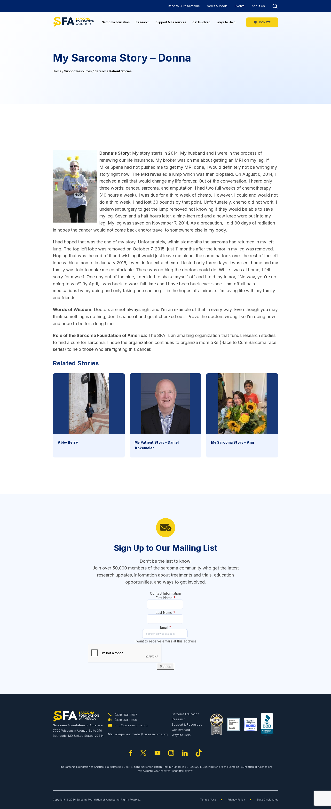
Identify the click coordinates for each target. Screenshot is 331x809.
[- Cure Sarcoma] (73, 22)
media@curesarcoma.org (150, 734)
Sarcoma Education (116, 22)
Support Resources (78, 71)
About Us (258, 6)
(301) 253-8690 (125, 720)
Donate (264, 22)
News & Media (217, 6)
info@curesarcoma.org (131, 725)
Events (239, 6)
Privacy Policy (236, 799)
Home (57, 71)
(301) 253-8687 (125, 715)
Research (143, 22)
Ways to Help (226, 22)
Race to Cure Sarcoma (184, 6)
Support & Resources (171, 22)
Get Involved (201, 22)
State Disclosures (267, 799)
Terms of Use (208, 799)
